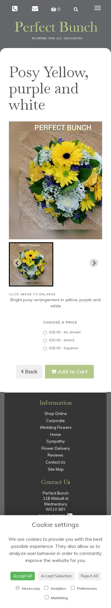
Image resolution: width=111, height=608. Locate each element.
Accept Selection (56, 576)
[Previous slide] (17, 263)
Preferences (86, 588)
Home (55, 434)
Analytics (58, 588)
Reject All (89, 576)
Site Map (56, 469)
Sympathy (55, 441)
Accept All (22, 576)
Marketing (59, 598)
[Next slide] (94, 263)
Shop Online (55, 413)
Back (31, 371)
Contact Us (55, 462)
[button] (31, 264)
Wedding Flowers (56, 427)
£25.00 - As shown (65, 332)
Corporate (55, 420)
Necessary (30, 588)
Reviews (55, 455)
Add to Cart (72, 371)
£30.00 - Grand (61, 340)
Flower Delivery (55, 448)
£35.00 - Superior (63, 348)
